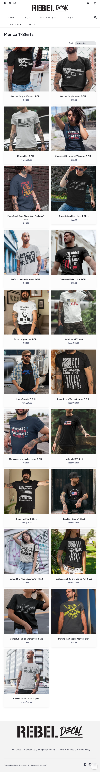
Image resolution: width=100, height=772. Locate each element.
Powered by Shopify (39, 765)
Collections (49, 18)
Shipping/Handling (46, 749)
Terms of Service (66, 749)
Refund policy (83, 749)
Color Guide (15, 749)
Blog (32, 24)
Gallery (16, 24)
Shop (70, 18)
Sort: (71, 43)
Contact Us (29, 749)
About (26, 18)
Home (11, 18)
